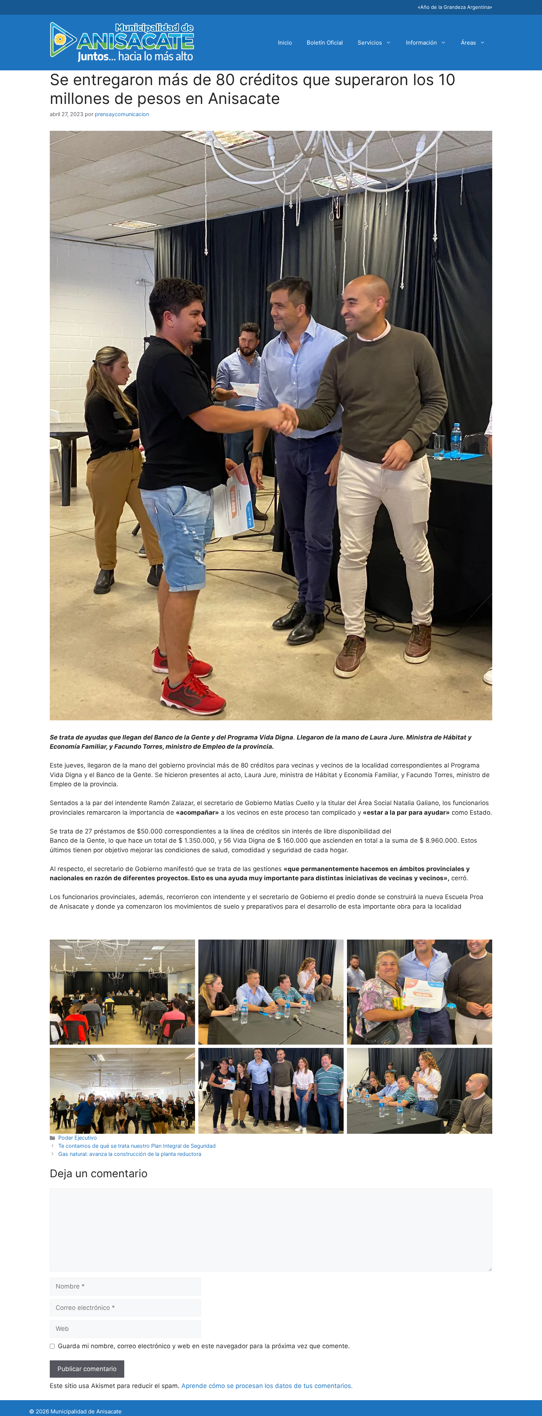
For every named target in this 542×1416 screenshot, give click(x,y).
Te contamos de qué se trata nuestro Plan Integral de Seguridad (137, 1146)
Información (421, 42)
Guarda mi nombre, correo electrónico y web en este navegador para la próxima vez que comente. (204, 1346)
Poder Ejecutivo (77, 1137)
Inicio (285, 42)
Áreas (468, 42)
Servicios (370, 42)
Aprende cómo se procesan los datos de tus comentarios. (267, 1385)
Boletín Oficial (325, 42)
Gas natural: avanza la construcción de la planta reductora (129, 1154)
